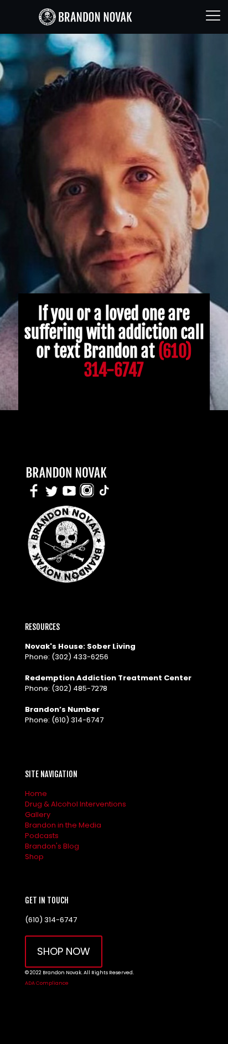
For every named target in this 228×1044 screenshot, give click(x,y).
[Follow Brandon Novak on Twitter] (51, 497)
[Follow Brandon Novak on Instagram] (87, 497)
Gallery (37, 814)
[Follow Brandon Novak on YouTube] (69, 497)
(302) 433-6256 (79, 657)
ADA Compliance (47, 983)
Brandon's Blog (52, 846)
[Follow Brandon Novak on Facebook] (34, 497)
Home (36, 793)
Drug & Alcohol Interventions (75, 804)
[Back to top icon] (205, 1021)
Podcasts (42, 835)
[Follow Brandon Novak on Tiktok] (104, 497)
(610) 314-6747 (138, 360)
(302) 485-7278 (79, 688)
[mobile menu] (213, 16)
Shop (34, 856)
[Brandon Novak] (84, 16)
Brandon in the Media (63, 825)
